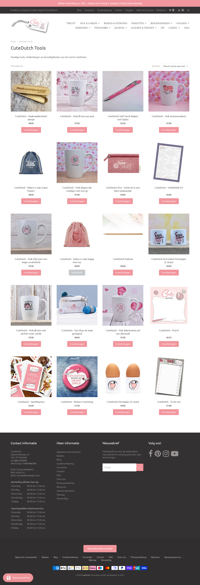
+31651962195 (29, 463)
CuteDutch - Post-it (169, 330)
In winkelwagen (31, 129)
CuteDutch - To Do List (169, 401)
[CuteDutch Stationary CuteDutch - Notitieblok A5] (168, 162)
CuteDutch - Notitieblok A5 (169, 187)
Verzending (62, 498)
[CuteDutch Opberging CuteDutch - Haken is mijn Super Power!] (31, 162)
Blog (79, 10)
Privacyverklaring (65, 482)
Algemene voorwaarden (69, 451)
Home (13, 41)
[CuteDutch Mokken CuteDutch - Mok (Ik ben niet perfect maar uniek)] (31, 305)
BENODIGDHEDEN (160, 23)
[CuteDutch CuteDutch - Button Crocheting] (77, 376)
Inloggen (129, 10)
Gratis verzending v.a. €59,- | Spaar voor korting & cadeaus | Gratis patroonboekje (100, 3)
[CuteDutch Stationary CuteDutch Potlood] (122, 234)
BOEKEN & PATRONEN (115, 23)
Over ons (61, 479)
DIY (162, 27)
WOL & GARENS (88, 23)
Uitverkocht (77, 272)
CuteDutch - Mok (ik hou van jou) (77, 116)
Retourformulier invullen (100, 548)
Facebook (89, 10)
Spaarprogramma (65, 490)
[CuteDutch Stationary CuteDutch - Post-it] (168, 305)
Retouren (61, 486)
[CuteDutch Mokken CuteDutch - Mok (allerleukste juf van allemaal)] (122, 305)
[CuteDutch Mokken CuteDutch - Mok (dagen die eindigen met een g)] (77, 162)
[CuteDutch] (30, 25)
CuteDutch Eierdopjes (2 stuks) (123, 401)
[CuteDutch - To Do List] (168, 376)
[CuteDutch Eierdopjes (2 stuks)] (122, 376)
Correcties (62, 467)
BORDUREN (82, 27)
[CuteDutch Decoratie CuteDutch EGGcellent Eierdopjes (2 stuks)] (168, 234)
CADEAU (173, 27)
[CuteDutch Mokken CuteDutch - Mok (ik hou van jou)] (77, 91)
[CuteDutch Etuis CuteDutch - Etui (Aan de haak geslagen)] (77, 305)
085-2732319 (20, 460)
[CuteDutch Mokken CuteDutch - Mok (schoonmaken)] (168, 91)
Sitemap (61, 494)
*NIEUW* (71, 23)
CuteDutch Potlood (123, 258)
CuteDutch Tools (26, 41)
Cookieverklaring (65, 463)
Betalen (60, 455)
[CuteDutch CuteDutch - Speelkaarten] (31, 376)
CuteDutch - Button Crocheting (77, 401)
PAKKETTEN (137, 23)
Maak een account (145, 10)
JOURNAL (119, 27)
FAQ (59, 475)
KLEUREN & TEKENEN (142, 27)
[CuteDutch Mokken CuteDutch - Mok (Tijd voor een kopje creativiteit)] (31, 234)
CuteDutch (86, 575)
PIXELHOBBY (101, 27)
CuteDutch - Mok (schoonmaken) (169, 116)
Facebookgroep (104, 10)
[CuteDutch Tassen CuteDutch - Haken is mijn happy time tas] (77, 234)
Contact (118, 10)
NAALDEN (181, 23)
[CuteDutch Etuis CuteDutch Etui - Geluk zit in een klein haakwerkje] (122, 162)
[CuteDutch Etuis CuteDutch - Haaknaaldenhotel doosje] (31, 91)
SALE (186, 27)
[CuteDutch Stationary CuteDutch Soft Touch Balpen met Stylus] (122, 91)
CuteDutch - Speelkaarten (31, 401)
